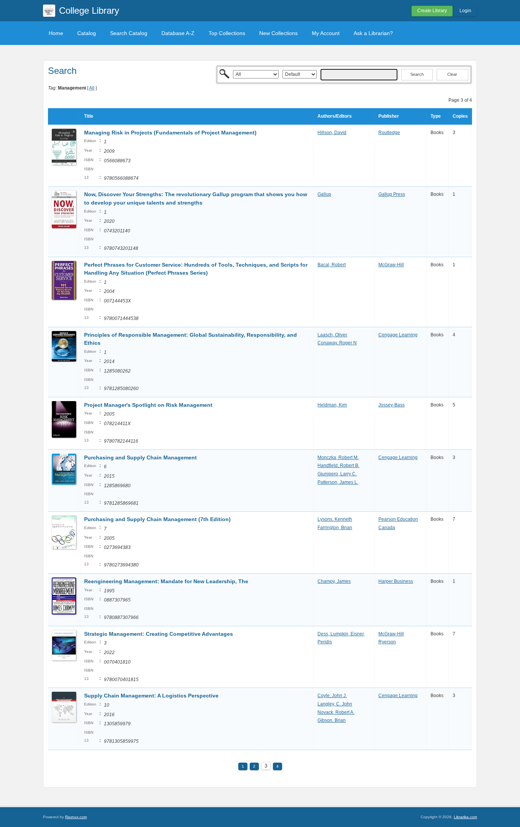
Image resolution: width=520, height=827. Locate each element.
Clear (452, 74)
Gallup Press (391, 194)
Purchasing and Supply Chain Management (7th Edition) (157, 519)
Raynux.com (76, 817)
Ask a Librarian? (373, 33)
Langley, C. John (334, 704)
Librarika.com (465, 817)
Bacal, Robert (331, 264)
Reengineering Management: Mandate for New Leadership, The (166, 581)
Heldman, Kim (332, 405)
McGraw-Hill (391, 264)
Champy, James (334, 581)
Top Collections (227, 33)
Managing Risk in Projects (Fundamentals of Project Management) (170, 133)
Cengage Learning (398, 335)
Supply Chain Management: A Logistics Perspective (151, 696)
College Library (89, 10)
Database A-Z (178, 33)
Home (56, 33)
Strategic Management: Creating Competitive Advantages (158, 634)
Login (465, 10)
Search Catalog (128, 33)
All (91, 88)
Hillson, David (331, 132)
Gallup (324, 194)
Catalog (86, 33)
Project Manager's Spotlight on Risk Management (148, 405)
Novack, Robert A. (335, 712)
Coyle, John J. (332, 695)
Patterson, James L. (337, 482)
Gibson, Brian (331, 720)
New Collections (278, 33)
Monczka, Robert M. (338, 457)
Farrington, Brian (334, 527)
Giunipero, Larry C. (337, 474)
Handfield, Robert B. (338, 465)
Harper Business (395, 581)
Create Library (432, 10)
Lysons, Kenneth (334, 519)
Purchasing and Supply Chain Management (140, 457)
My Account (326, 33)
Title (88, 116)
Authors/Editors (334, 116)
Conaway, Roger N (337, 343)
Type (436, 116)
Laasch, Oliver (332, 335)
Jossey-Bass (391, 405)
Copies (460, 116)
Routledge (389, 132)
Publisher (388, 116)
